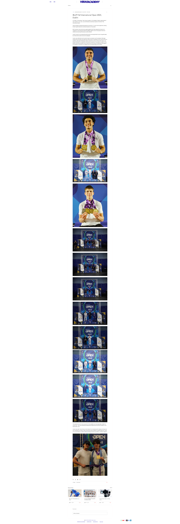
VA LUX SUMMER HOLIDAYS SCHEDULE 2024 (89, 499)
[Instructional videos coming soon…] (105, 493)
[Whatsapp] (121, 520)
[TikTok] (127, 520)
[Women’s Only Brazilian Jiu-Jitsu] (75, 493)
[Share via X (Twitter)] (75, 479)
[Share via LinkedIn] (77, 479)
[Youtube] (123, 520)
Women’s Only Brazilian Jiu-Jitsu (74, 499)
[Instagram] (125, 520)
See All (111, 487)
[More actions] (106, 12)
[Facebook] (128, 520)
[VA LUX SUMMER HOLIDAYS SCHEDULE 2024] (90, 493)
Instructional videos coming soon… (105, 499)
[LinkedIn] (130, 520)
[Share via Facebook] (73, 479)
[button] (110, 5)
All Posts (69, 5)
